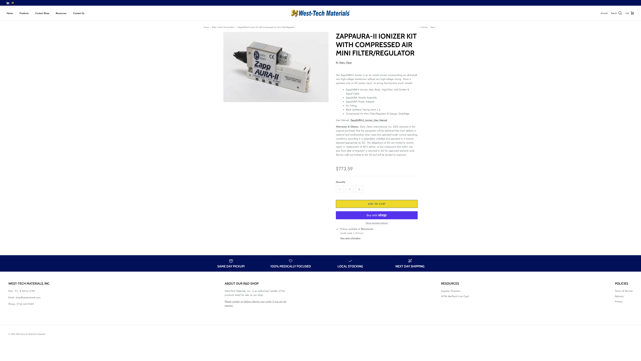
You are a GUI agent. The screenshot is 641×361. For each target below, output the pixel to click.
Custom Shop (42, 13)
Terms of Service (624, 291)
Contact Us (78, 13)
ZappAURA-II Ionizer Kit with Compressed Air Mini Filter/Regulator (266, 27)
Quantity (340, 182)
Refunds (619, 296)
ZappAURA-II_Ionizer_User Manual (369, 120)
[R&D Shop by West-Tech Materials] (320, 13)
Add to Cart (377, 204)
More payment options (377, 223)
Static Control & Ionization (223, 27)
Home (10, 13)
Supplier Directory (451, 291)
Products (24, 13)
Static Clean (345, 63)
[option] (276, 67)
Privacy (618, 301)
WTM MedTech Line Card (455, 296)
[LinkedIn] (8, 3)
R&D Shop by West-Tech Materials (30, 334)
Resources (61, 13)
